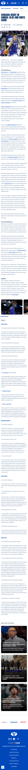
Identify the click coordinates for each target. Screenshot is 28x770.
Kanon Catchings (6, 106)
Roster (22, 8)
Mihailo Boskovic (12, 124)
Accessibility (14, 766)
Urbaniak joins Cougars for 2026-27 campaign (13, 701)
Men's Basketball (6, 642)
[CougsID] (7, 3)
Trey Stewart (4, 141)
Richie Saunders (5, 102)
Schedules (15, 8)
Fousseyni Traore (17, 100)
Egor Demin (4, 72)
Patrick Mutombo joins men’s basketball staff (13, 645)
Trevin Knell (7, 183)
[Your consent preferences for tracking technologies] (2, 767)
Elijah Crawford (13, 139)
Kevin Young (4, 324)
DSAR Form (14, 758)
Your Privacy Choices (14, 760)
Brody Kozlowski (13, 157)
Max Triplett (12, 252)
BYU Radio (15, 294)
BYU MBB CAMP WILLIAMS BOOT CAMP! (13, 678)
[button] (11, 314)
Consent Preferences (14, 752)
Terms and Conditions (14, 755)
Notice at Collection (14, 763)
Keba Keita (13, 72)
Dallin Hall (4, 537)
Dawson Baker (22, 250)
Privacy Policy (14, 749)
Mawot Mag (4, 88)
